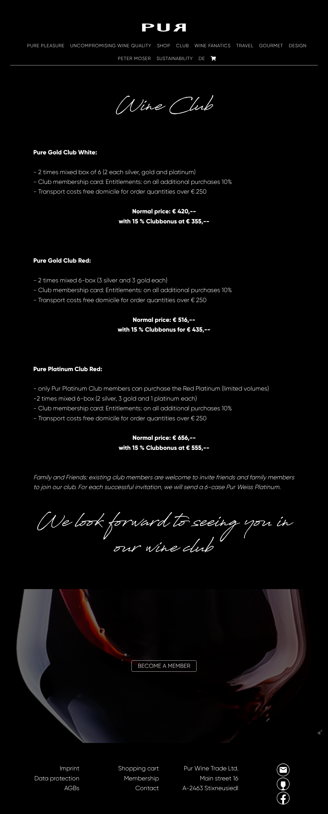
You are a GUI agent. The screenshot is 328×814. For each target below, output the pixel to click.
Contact (147, 788)
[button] (164, 666)
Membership (141, 778)
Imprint (69, 768)
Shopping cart (138, 768)
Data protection (56, 778)
